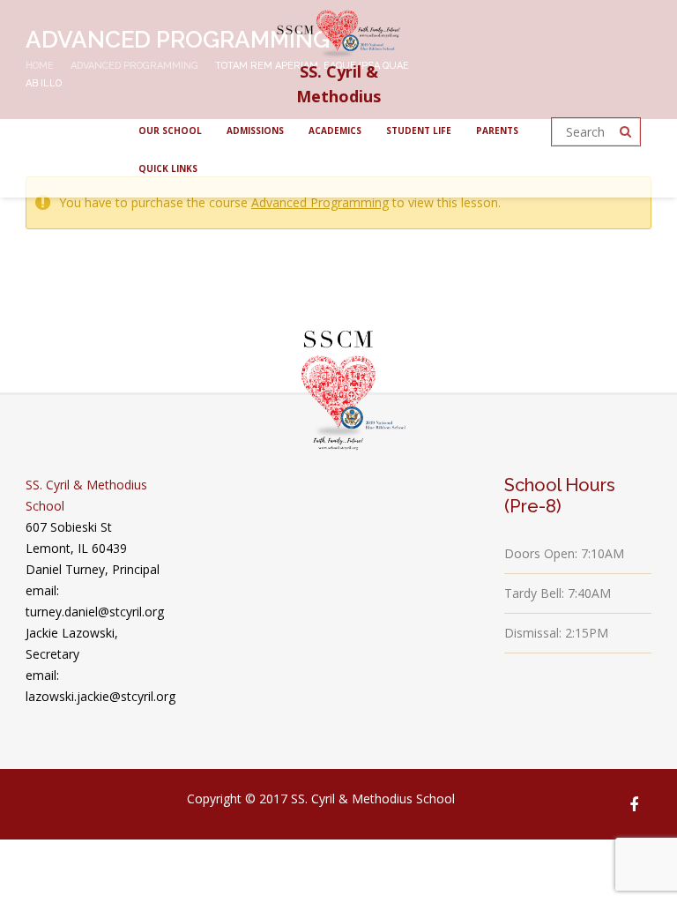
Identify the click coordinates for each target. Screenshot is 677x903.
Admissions (255, 130)
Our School (170, 130)
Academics (335, 130)
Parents (497, 130)
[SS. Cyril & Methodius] (338, 29)
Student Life (418, 130)
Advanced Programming (320, 202)
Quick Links (167, 168)
